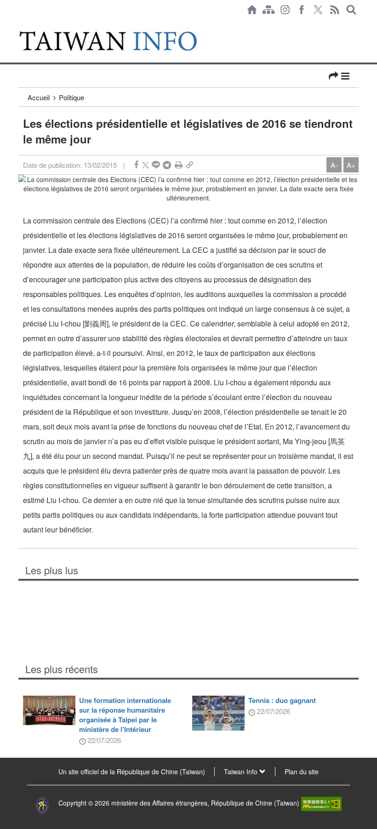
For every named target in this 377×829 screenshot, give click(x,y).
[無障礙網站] (321, 802)
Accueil (39, 97)
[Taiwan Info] (118, 41)
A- (334, 165)
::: (21, 24)
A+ (351, 165)
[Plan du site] (268, 9)
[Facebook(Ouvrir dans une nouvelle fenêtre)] (301, 9)
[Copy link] (189, 165)
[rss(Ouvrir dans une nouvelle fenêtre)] (334, 9)
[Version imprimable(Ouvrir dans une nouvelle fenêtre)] (178, 165)
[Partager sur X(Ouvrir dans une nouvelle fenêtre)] (145, 165)
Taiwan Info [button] (241, 771)
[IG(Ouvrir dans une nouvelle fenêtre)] (285, 9)
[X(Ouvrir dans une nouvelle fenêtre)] (318, 9)
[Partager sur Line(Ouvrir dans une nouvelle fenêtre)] (155, 165)
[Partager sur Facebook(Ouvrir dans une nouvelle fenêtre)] (136, 165)
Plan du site (302, 771)
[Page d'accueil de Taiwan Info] (252, 9)
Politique (71, 97)
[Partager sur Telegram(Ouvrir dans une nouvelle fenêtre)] (166, 165)
